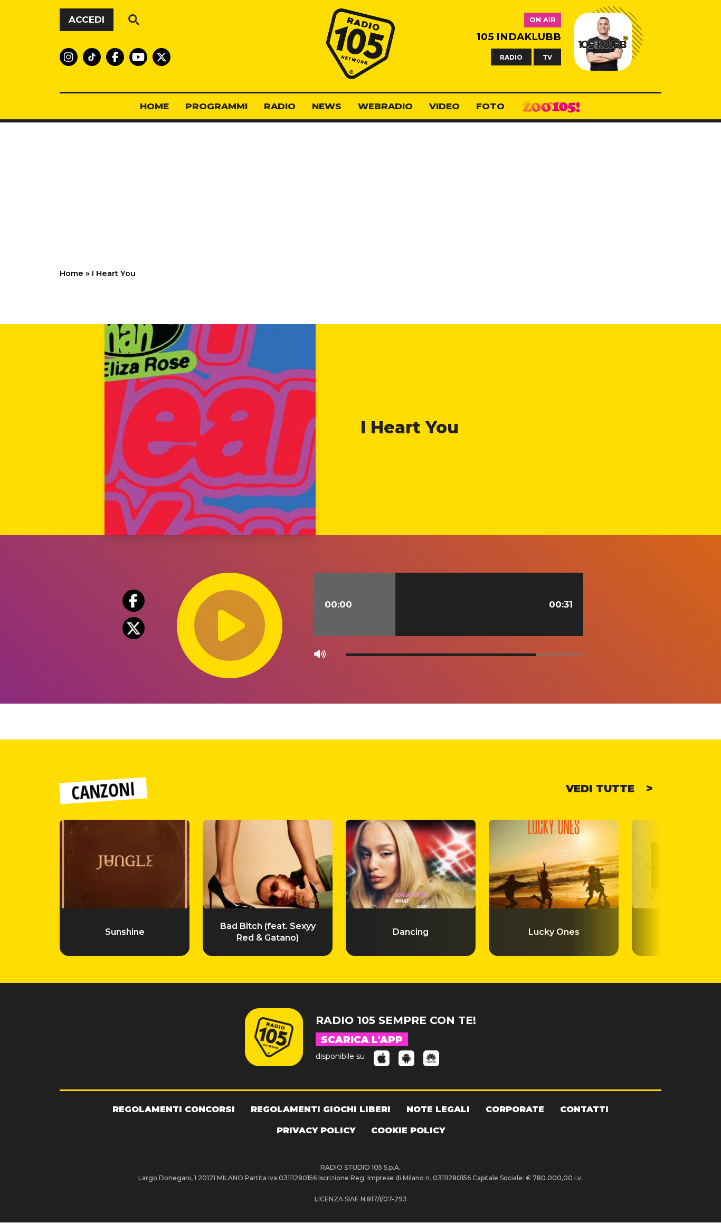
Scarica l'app (362, 1040)
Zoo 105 (551, 106)
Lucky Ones (554, 932)
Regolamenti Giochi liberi (321, 1109)
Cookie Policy (408, 1130)
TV (547, 57)
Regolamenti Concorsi (173, 1109)
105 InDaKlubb (519, 37)
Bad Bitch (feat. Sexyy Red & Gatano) (268, 932)
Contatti (584, 1109)
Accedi (87, 19)
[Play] (247, 602)
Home (71, 273)
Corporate (515, 1109)
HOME (154, 106)
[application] (388, 583)
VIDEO (444, 106)
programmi (216, 106)
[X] (133, 628)
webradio (385, 106)
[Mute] (322, 657)
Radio (280, 106)
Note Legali (438, 1109)
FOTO (490, 106)
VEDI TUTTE (602, 788)
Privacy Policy (316, 1130)
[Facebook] (133, 601)
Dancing (411, 932)
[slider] (448, 604)
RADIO (511, 57)
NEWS (326, 106)
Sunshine (125, 932)
